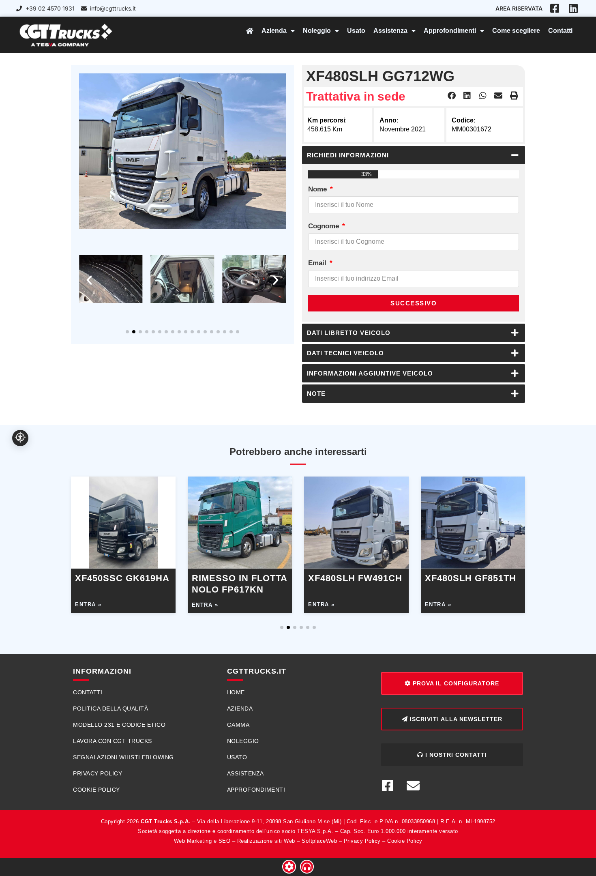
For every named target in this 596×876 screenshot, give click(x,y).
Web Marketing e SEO (202, 841)
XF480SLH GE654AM (355, 578)
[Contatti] (307, 867)
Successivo (413, 303)
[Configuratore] (289, 867)
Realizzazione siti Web (266, 841)
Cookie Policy (96, 789)
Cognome (324, 226)
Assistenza (390, 30)
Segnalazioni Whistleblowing (123, 757)
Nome (318, 189)
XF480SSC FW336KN (472, 578)
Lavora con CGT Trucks (112, 741)
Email (318, 263)
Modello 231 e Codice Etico (119, 724)
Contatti (560, 30)
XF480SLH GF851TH (237, 578)
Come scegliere (516, 30)
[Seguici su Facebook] (391, 785)
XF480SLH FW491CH (122, 578)
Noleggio (317, 30)
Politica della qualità (110, 708)
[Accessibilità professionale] (20, 438)
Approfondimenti (450, 30)
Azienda (274, 30)
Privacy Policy (97, 773)
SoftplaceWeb (319, 841)
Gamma (238, 724)
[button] (89, 280)
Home (236, 692)
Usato (356, 30)
